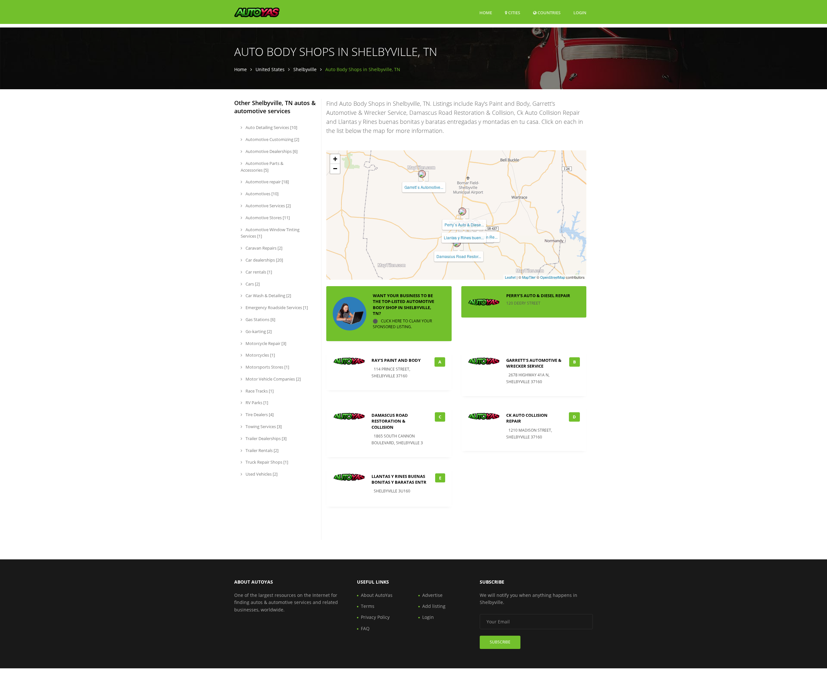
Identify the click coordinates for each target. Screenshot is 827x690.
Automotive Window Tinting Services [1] (270, 233)
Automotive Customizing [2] (272, 139)
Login (579, 12)
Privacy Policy (375, 617)
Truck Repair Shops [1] (266, 462)
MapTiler (529, 277)
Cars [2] (252, 284)
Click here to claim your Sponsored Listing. (402, 323)
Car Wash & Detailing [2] (268, 295)
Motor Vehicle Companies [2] (273, 379)
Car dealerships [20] (264, 260)
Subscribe (500, 642)
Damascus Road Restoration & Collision (390, 421)
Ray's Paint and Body (396, 360)
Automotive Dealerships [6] (271, 151)
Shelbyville (305, 69)
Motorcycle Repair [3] (265, 343)
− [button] (335, 169)
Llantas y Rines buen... (464, 237)
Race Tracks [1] (259, 391)
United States (270, 69)
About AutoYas (377, 595)
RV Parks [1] (256, 402)
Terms (367, 606)
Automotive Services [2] (268, 206)
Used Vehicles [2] (261, 474)
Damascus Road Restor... (458, 256)
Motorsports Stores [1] (267, 367)
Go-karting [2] (258, 331)
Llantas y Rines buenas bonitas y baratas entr (399, 479)
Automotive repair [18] (267, 182)
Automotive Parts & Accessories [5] (262, 166)
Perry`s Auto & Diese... (464, 224)
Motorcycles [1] (260, 355)
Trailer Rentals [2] (261, 450)
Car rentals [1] (258, 272)
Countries (548, 12)
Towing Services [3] (263, 426)
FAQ (365, 628)
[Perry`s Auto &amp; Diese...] (462, 211)
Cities (513, 13)
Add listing (433, 606)
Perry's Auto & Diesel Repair (538, 295)
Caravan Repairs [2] (263, 248)
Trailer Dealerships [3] (266, 438)
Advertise (432, 595)
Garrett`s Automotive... (423, 187)
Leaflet (510, 277)
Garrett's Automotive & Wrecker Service (533, 363)
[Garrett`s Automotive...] (422, 174)
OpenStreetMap (552, 277)
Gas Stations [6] (260, 319)
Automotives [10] (261, 194)
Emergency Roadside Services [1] (276, 307)
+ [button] (335, 159)
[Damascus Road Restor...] (457, 243)
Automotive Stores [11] (267, 218)
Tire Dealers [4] (259, 414)
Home (485, 13)
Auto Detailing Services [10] (271, 127)
